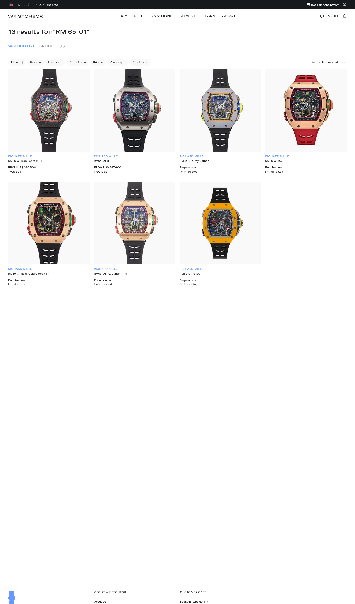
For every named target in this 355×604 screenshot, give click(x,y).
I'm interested (188, 171)
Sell (138, 16)
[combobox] (334, 62)
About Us (100, 601)
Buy (123, 16)
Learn (209, 16)
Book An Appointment (194, 601)
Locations (161, 16)
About (229, 16)
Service (187, 16)
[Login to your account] (345, 5)
